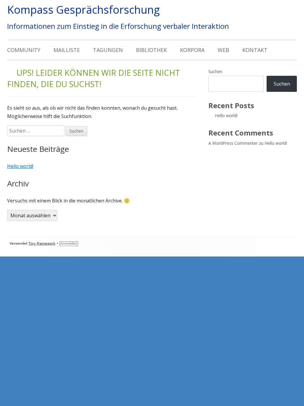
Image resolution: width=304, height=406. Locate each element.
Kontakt (254, 49)
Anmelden (68, 244)
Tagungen (108, 49)
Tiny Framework (41, 244)
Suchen (215, 71)
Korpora (192, 49)
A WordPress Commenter (233, 143)
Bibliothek (151, 49)
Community (23, 49)
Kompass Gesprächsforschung (83, 9)
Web (223, 49)
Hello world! (20, 166)
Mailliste (66, 49)
